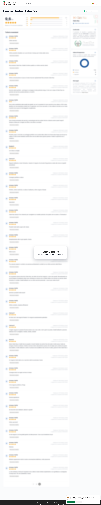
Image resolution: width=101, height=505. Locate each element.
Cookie (60, 502)
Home (21, 3)
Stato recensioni (41, 502)
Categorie (49, 502)
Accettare (71, 501)
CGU (55, 502)
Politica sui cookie (87, 501)
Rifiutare (79, 501)
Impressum (28, 3)
